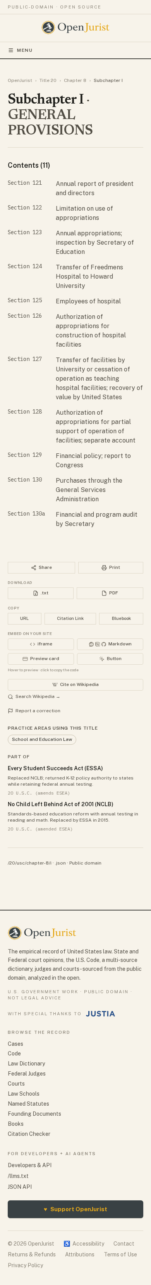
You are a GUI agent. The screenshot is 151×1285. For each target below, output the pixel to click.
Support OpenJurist (75, 1209)
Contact (123, 1244)
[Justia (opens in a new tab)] (101, 1014)
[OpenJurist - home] (75, 27)
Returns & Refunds (32, 1254)
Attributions (79, 1254)
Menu (25, 50)
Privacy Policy (25, 1265)
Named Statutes (28, 1104)
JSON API (20, 1187)
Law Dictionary (26, 1063)
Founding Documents (34, 1114)
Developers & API (29, 1165)
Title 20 (48, 80)
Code (14, 1053)
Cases (15, 1044)
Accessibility (83, 1244)
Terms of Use (120, 1254)
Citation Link (70, 618)
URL (24, 618)
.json (60, 863)
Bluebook (121, 618)
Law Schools (23, 1094)
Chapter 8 (75, 80)
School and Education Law (42, 739)
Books (16, 1124)
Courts (16, 1084)
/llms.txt (18, 1176)
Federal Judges (27, 1074)
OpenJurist (20, 80)
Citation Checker (29, 1134)
